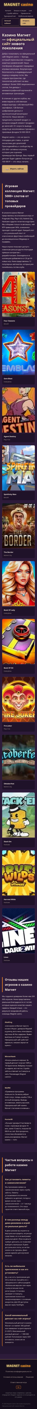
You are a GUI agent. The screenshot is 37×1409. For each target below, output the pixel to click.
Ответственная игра (18, 1382)
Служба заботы (12, 13)
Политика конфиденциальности (18, 1371)
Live (30, 11)
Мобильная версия (25, 16)
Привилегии (26, 13)
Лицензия (30, 1377)
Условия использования (13, 1377)
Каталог (8, 11)
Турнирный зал (10, 16)
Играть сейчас (17, 168)
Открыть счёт (26, 22)
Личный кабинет (7, 22)
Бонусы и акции (20, 11)
